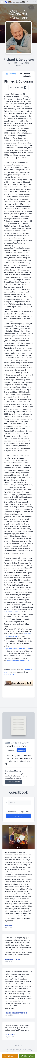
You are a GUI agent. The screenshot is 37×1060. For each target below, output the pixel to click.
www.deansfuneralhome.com (17, 661)
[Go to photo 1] (17, 847)
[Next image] (32, 837)
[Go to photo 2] (19, 847)
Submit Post (18, 816)
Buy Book (21, 750)
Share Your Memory (13, 782)
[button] (18, 837)
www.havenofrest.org (13, 612)
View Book (10, 750)
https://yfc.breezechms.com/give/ (17, 648)
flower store (9, 674)
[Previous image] (4, 837)
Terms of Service (24, 1051)
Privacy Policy (13, 1051)
